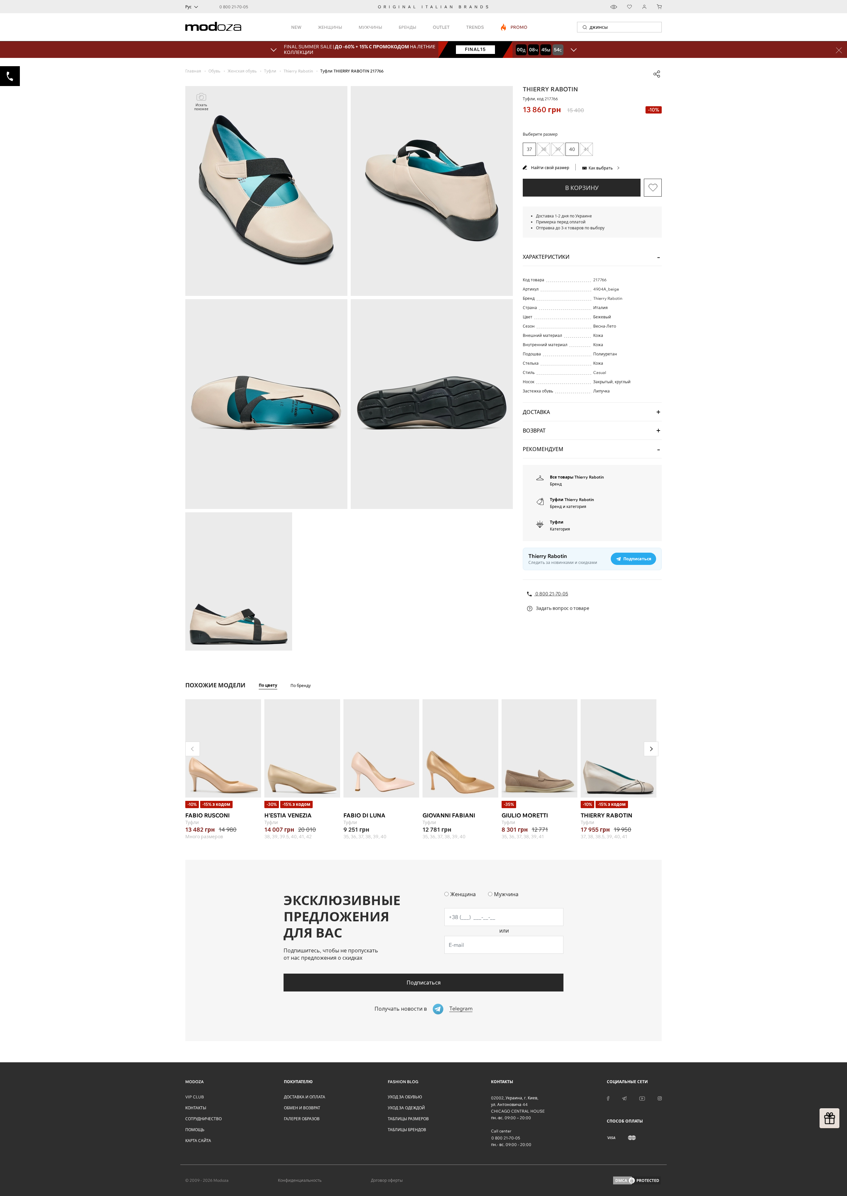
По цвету (268, 685)
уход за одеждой (406, 1107)
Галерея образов (302, 1118)
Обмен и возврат (302, 1107)
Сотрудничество (203, 1118)
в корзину (582, 188)
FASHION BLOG (403, 1081)
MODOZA (194, 1081)
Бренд (556, 484)
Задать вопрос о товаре (562, 608)
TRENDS (475, 27)
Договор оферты (387, 1180)
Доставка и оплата (304, 1096)
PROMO (514, 27)
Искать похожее (201, 107)
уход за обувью (405, 1096)
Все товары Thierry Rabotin (577, 477)
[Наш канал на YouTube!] (642, 1098)
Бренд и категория (568, 506)
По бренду (300, 685)
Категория (560, 529)
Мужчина (506, 894)
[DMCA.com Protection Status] (637, 1180)
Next (651, 749)
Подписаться (424, 982)
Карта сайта (198, 1140)
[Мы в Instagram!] (660, 1098)
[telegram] (624, 1098)
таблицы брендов (407, 1129)
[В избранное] (653, 188)
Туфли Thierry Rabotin (572, 499)
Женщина (463, 894)
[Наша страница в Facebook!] (608, 1098)
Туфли (556, 522)
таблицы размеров (408, 1118)
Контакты (195, 1107)
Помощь (194, 1129)
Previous (192, 749)
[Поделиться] (657, 74)
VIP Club (194, 1096)
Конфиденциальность (300, 1180)
